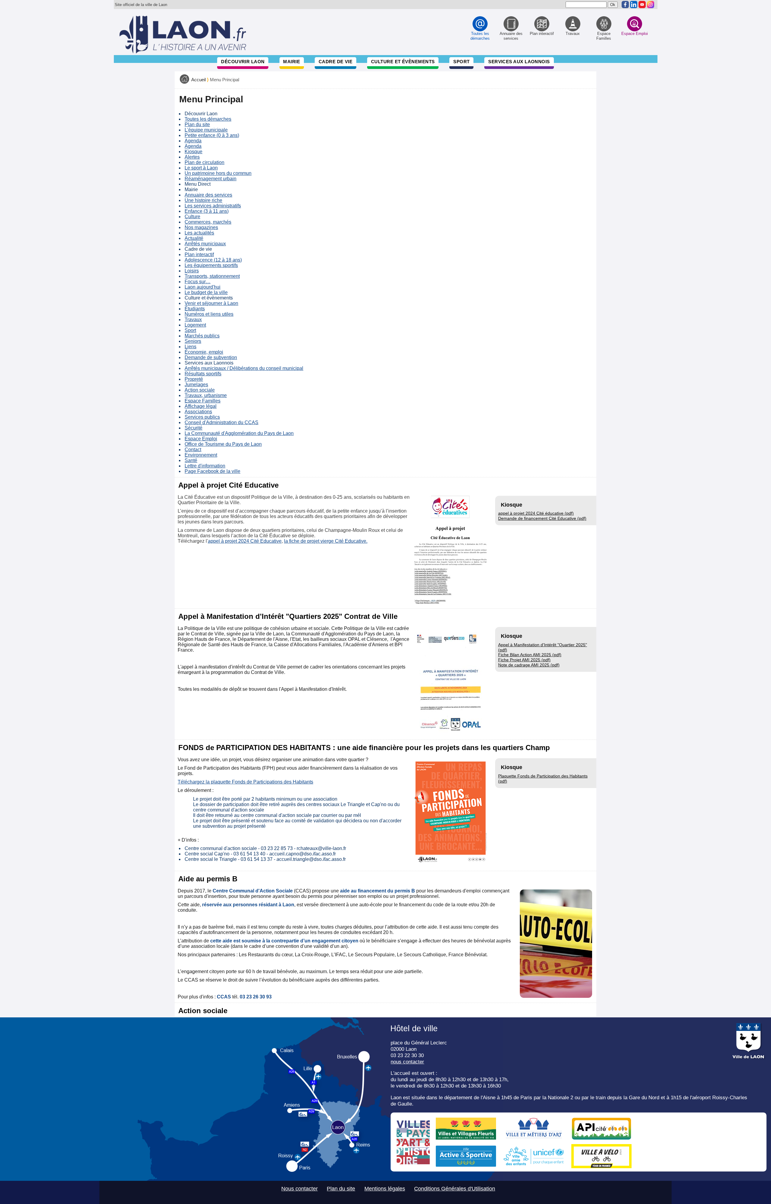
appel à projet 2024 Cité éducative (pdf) (536, 513)
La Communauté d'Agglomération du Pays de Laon (239, 433)
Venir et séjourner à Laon (211, 303)
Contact (193, 449)
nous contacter (407, 1062)
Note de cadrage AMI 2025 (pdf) (529, 665)
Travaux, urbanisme (206, 395)
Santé (191, 460)
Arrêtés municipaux (205, 243)
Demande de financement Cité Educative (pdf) (542, 518)
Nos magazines (201, 227)
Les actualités (199, 232)
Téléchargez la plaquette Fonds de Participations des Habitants (245, 781)
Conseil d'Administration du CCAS (221, 422)
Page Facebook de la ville (212, 471)
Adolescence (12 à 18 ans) (213, 259)
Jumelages (196, 384)
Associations (198, 411)
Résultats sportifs (203, 373)
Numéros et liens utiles (209, 314)
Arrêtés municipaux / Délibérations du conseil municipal (244, 368)
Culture (192, 216)
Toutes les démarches (208, 119)
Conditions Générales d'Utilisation (454, 1189)
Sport (461, 61)
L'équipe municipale (206, 129)
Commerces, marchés (208, 222)
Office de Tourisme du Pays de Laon (223, 444)
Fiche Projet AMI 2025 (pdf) (524, 659)
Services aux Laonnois (519, 61)
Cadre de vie (335, 61)
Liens (190, 346)
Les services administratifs (213, 205)
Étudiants (195, 308)
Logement (195, 324)
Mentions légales (384, 1189)
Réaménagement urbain (210, 178)
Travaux (193, 319)
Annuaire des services (208, 194)
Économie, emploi (204, 352)
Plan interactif (199, 254)
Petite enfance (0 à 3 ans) (212, 135)
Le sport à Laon (201, 167)
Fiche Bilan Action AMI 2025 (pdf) (529, 654)
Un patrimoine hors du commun (218, 173)
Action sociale (200, 390)
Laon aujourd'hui (202, 287)
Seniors (193, 341)
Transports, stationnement (212, 276)
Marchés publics (202, 335)
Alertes (192, 157)
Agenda (193, 140)
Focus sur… (198, 281)
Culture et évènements (403, 61)
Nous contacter (299, 1189)
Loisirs (192, 270)
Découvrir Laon (242, 61)
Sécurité (193, 427)
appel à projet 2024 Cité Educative (245, 541)
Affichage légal (201, 406)
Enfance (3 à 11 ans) (207, 211)
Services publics (202, 417)
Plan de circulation (204, 162)
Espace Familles (202, 400)
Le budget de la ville (206, 292)
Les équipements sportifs (211, 265)
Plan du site (197, 124)
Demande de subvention (211, 357)
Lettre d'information (205, 465)
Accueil (198, 79)
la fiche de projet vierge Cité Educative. (325, 541)
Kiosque (193, 151)
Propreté (194, 379)
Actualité (194, 238)
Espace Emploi (201, 438)
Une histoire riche (203, 200)
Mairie (291, 61)
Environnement (201, 455)
